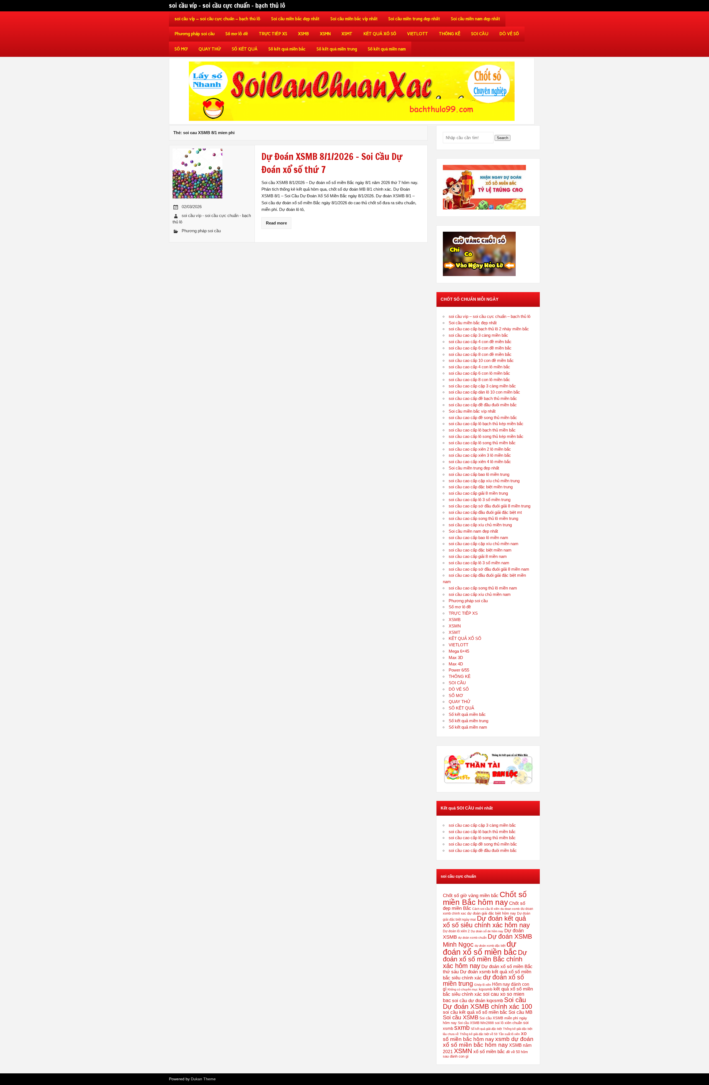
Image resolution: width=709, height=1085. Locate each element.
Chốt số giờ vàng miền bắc (471, 895)
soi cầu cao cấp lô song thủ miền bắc (482, 442)
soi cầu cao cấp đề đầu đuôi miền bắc (483, 404)
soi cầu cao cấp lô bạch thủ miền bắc (482, 430)
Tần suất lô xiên (509, 1034)
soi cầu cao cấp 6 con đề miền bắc (480, 348)
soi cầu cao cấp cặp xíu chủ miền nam (483, 543)
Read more (276, 223)
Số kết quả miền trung (337, 49)
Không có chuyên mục (463, 989)
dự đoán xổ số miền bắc (480, 947)
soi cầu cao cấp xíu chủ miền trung (480, 524)
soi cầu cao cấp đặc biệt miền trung (481, 486)
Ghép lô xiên (482, 984)
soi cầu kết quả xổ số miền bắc (475, 1012)
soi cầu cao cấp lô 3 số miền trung (479, 499)
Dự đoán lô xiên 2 (456, 931)
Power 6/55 (459, 670)
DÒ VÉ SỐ (509, 33)
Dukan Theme (203, 1079)
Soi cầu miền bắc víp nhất (353, 18)
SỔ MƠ (181, 49)
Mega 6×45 (459, 651)
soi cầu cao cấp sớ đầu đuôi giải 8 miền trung (489, 506)
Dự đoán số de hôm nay (487, 931)
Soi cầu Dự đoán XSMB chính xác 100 (487, 1003)
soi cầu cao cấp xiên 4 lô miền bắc (480, 461)
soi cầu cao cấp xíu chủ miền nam (480, 594)
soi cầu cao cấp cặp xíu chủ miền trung (484, 480)
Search (502, 138)
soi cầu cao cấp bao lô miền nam (478, 537)
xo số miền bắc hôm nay (485, 1036)
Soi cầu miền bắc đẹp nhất (295, 18)
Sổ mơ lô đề (236, 33)
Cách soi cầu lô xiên (485, 908)
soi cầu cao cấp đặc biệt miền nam (480, 550)
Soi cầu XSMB (460, 1017)
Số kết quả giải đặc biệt (486, 1028)
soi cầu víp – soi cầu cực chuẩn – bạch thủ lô (217, 18)
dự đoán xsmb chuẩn (472, 937)
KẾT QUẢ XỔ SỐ (379, 33)
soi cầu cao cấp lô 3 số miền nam (479, 562)
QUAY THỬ (210, 49)
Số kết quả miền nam (387, 49)
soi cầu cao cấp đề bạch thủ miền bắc (483, 398)
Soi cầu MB (520, 1012)
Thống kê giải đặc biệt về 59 (478, 1034)
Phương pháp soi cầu (194, 33)
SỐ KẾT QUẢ (245, 49)
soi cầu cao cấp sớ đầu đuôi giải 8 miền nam (489, 569)
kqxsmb (485, 989)
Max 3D (456, 657)
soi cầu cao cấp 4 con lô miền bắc (479, 366)
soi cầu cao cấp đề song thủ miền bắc (483, 417)
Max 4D (456, 664)
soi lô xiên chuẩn (508, 1023)
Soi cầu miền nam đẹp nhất (475, 18)
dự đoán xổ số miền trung (483, 980)
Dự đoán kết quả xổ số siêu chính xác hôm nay (486, 922)
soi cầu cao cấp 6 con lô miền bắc (479, 373)
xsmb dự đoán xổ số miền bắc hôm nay (488, 1042)
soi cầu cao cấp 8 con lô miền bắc (479, 379)
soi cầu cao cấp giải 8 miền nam (478, 556)
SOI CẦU (479, 33)
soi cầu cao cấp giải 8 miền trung (478, 493)
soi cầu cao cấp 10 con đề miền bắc (481, 360)
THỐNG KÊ (449, 33)
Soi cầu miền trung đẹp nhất (414, 18)
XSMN (325, 33)
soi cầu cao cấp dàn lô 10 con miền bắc (484, 392)
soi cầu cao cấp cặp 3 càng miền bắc (482, 386)
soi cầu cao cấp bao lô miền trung (479, 474)
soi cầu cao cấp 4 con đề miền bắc (480, 341)
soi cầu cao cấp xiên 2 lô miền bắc (480, 449)
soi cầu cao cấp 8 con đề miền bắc (480, 354)
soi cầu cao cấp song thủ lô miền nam (483, 588)
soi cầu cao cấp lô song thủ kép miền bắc (486, 436)
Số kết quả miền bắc (286, 49)
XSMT (346, 33)
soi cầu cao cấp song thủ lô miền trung (483, 518)
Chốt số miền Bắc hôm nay (485, 898)
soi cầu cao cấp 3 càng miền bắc (478, 335)
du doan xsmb (510, 908)
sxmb (462, 1027)
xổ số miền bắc (489, 1051)
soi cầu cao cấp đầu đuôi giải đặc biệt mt (485, 512)
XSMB (303, 33)
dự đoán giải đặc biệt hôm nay (491, 913)
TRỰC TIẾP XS (273, 33)
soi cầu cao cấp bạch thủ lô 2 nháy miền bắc (489, 328)
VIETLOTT (417, 33)
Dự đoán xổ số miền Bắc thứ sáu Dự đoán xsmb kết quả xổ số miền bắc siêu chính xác (488, 972)
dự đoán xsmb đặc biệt (490, 945)
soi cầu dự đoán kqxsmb (477, 1000)
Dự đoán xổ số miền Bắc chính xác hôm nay (485, 959)
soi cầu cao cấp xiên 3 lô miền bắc (480, 455)
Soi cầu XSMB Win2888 (476, 1023)
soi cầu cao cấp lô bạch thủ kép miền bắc (486, 423)
